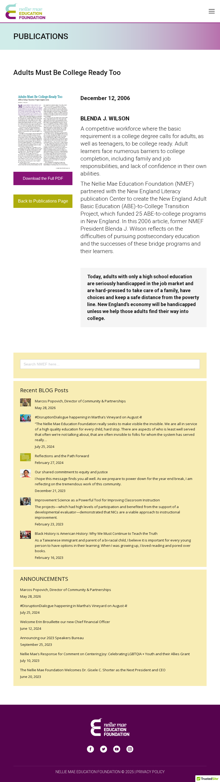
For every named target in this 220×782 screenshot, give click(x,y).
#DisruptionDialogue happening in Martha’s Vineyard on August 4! (88, 417)
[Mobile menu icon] (212, 11)
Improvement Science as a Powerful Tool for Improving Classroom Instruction (97, 500)
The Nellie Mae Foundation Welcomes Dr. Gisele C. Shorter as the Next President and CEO (93, 669)
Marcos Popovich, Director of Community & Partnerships (80, 401)
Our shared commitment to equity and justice (71, 472)
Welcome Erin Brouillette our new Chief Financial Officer (65, 621)
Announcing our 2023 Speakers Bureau (52, 637)
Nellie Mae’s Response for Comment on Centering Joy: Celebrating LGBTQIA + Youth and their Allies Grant (105, 653)
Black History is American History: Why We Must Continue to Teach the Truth (96, 533)
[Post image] (25, 402)
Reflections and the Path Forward (62, 455)
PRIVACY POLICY (150, 772)
